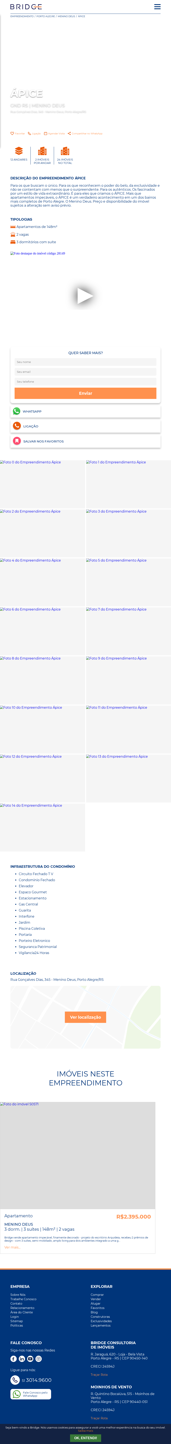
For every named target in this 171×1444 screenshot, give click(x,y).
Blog (94, 1312)
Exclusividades (101, 1321)
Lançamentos (101, 1325)
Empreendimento (22, 16)
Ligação (36, 133)
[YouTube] (30, 1359)
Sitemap (16, 1321)
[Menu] (157, 6)
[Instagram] (38, 1359)
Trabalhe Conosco (23, 1299)
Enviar (85, 393)
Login (14, 1317)
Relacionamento (22, 1308)
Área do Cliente (21, 1312)
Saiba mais (85, 1430)
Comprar (97, 1295)
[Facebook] (13, 1359)
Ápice (81, 16)
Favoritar (20, 133)
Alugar (96, 1303)
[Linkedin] (22, 1359)
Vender (96, 1299)
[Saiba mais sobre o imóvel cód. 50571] (77, 1155)
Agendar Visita (56, 133)
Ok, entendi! (85, 1438)
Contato (16, 1303)
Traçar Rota (99, 1375)
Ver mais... (12, 1247)
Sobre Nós (17, 1295)
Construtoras (100, 1317)
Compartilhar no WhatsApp (87, 133)
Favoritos (97, 1308)
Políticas (16, 1325)
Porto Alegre (45, 16)
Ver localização (85, 1017)
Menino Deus (66, 16)
